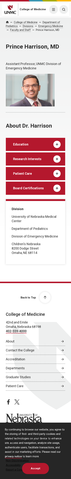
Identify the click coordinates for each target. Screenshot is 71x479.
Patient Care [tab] (22, 173)
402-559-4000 (16, 331)
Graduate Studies (18, 377)
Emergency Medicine (50, 26)
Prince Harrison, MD (47, 30)
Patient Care (14, 386)
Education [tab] (20, 144)
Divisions (28, 26)
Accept (35, 468)
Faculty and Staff (20, 30)
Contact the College (20, 350)
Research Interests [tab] (27, 159)
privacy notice (13, 456)
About (10, 341)
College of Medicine (33, 9)
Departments (15, 368)
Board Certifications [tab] (28, 188)
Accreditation (15, 359)
